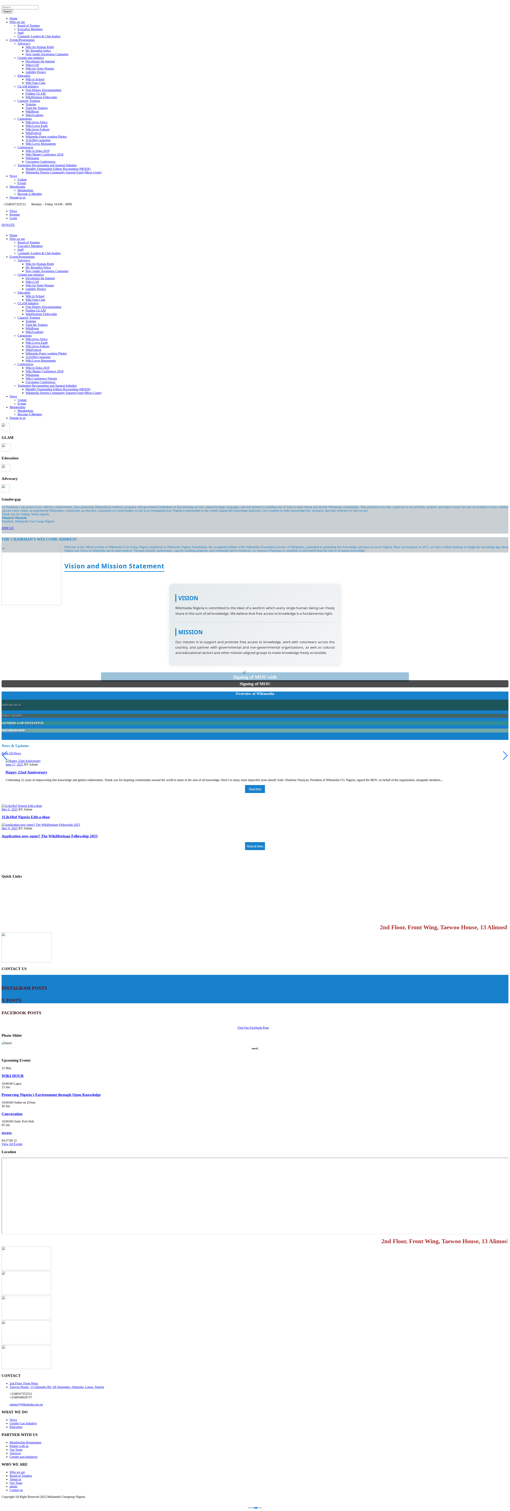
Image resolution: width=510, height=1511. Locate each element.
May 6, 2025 (10, 809)
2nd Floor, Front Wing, (24, 1383)
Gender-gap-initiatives (23, 1456)
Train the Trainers (37, 108)
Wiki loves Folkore (37, 129)
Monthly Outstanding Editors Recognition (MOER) (58, 168)
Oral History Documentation (43, 90)
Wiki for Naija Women (40, 68)
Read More (255, 788)
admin (13, 1486)
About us (15, 1479)
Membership (17, 186)
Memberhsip (25, 190)
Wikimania (32, 158)
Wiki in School (35, 79)
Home (13, 18)
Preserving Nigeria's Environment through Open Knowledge (51, 1095)
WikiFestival (33, 133)
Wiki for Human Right (40, 47)
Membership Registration (22, 892)
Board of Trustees (29, 25)
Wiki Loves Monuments (41, 143)
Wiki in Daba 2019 (37, 151)
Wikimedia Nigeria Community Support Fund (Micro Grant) (63, 172)
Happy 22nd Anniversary (26, 772)
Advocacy (24, 43)
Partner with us (19, 1446)
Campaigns (25, 118)
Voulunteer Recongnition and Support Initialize (47, 165)
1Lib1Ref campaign (38, 140)
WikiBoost (32, 111)
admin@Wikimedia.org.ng (26, 1404)
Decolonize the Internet (40, 61)
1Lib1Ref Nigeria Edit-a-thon (26, 817)
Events (22, 183)
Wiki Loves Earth (37, 126)
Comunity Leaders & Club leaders (39, 36)
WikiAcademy (35, 115)
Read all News (255, 846)
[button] (505, 755)
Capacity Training (29, 100)
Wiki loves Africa (36, 122)
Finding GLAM (36, 93)
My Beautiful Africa (38, 50)
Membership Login (17, 884)
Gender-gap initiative (31, 57)
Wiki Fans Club (35, 83)
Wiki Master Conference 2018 (44, 154)
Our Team (16, 1449)
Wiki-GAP (32, 65)
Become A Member (30, 194)
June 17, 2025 (14, 764)
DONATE (8, 225)
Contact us (10, 917)
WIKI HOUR (13, 1076)
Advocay (15, 1453)
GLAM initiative (28, 86)
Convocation (12, 1114)
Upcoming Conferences (40, 161)
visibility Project (36, 72)
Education (24, 75)
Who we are (17, 22)
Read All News (11, 753)
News (13, 176)
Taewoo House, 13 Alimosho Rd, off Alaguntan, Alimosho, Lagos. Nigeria (57, 1387)
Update (22, 179)
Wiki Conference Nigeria (41, 378)
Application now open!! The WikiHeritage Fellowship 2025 (50, 836)
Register (15, 214)
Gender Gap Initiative (23, 1423)
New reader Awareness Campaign (47, 54)
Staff (21, 32)
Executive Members (30, 29)
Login (13, 218)
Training (31, 104)
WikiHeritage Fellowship (41, 97)
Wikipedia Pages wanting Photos (46, 136)
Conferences (25, 147)
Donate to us (18, 197)
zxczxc (7, 1133)
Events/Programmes (22, 40)
